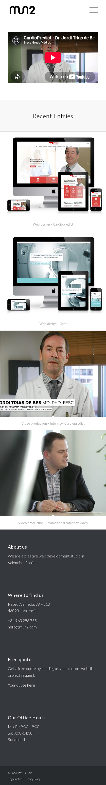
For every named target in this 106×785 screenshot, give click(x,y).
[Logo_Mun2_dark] (44, 10)
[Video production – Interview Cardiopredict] (53, 374)
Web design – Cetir (53, 324)
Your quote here (21, 685)
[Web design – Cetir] (53, 274)
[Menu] (91, 10)
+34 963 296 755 (22, 620)
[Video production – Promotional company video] (53, 473)
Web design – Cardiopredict (53, 224)
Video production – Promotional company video (53, 523)
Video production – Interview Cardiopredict (53, 423)
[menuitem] (91, 10)
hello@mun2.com (22, 626)
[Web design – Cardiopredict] (53, 175)
